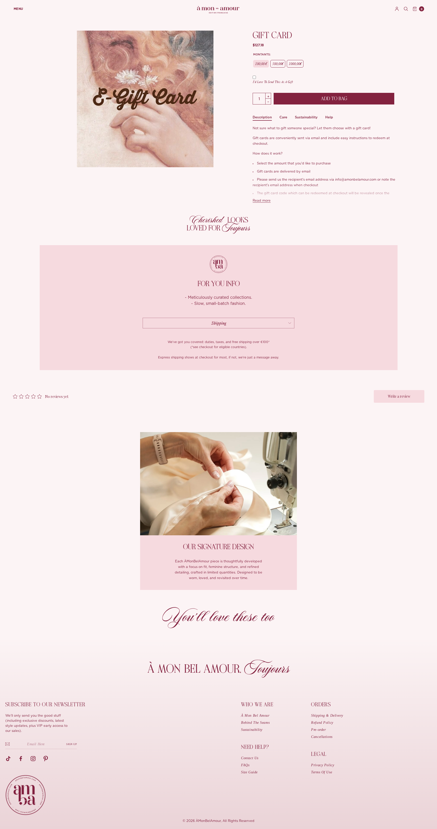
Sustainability (306, 117)
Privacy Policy (322, 765)
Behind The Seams (255, 723)
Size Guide (249, 772)
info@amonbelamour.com (355, 179)
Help (329, 117)
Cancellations (321, 737)
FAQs (245, 765)
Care (283, 117)
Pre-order (318, 730)
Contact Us (249, 758)
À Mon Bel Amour (255, 715)
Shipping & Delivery (327, 715)
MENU (18, 8)
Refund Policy (322, 723)
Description (262, 117)
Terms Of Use (321, 772)
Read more (262, 200)
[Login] (397, 9)
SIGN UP (71, 744)
